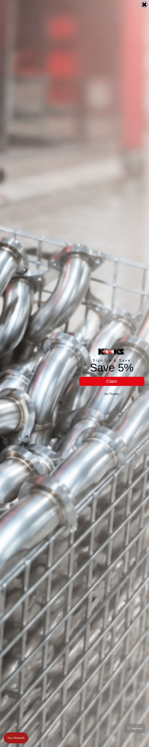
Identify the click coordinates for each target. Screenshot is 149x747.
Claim (111, 381)
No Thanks (112, 394)
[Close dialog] (144, 4)
